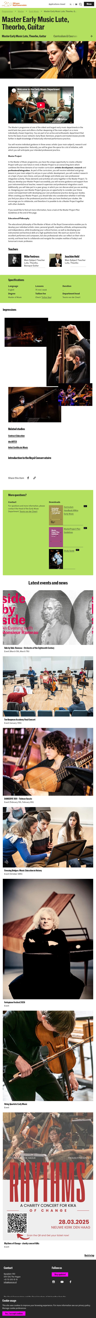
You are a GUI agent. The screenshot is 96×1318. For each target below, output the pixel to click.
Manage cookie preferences (14, 1308)
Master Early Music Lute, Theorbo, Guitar (24, 36)
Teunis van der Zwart (28, 511)
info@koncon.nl (10, 1282)
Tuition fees (46, 297)
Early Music (34, 11)
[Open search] (80, 4)
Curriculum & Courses (65, 36)
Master (21, 11)
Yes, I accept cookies (14, 1313)
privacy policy (84, 1305)
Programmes (7, 11)
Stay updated (60, 1274)
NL (71, 4)
